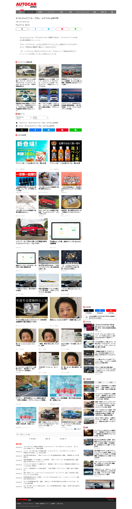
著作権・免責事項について (42, 503)
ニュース (30, 12)
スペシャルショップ (82, 12)
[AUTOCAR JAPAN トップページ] (16, 123)
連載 (94, 12)
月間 (111, 382)
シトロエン (39, 44)
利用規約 (19, 503)
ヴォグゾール (20, 25)
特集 (70, 12)
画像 (61, 12)
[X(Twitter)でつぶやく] (22, 29)
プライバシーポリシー (28, 503)
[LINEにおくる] (75, 29)
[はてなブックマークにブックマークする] (49, 29)
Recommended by (69, 429)
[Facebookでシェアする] (35, 29)
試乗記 (40, 12)
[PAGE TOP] (111, 500)
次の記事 (62, 439)
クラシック (51, 12)
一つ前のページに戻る (24, 434)
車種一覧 (103, 12)
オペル (28, 25)
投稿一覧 (47, 439)
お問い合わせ (60, 503)
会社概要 (53, 503)
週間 (100, 382)
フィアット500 (58, 44)
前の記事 (33, 439)
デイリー (89, 382)
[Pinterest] (62, 29)
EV (20, 12)
